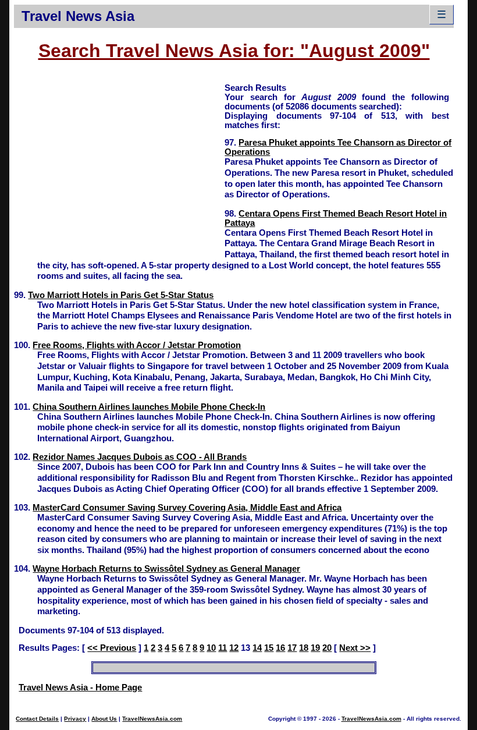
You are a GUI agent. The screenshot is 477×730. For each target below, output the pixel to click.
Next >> (355, 648)
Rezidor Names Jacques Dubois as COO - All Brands (140, 457)
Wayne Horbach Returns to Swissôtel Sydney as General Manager (166, 568)
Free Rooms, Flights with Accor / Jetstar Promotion (137, 345)
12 (233, 648)
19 (315, 648)
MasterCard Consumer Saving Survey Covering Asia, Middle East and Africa (187, 507)
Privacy (75, 718)
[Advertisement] (119, 163)
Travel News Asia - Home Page (80, 687)
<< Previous (111, 648)
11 (222, 648)
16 (280, 648)
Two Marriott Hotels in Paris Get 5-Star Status (120, 295)
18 (303, 648)
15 (268, 648)
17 (292, 648)
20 (327, 648)
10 (211, 648)
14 (257, 648)
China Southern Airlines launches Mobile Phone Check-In (149, 407)
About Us (104, 718)
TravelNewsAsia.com (152, 718)
